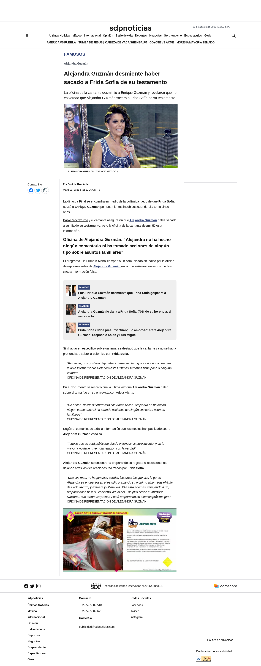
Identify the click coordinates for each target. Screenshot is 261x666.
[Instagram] (38, 586)
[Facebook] (31, 190)
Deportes (141, 35)
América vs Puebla (61, 42)
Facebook (136, 605)
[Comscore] (225, 585)
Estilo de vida (124, 35)
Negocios (155, 35)
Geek (207, 35)
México (76, 35)
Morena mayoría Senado (195, 42)
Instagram (136, 617)
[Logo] (130, 28)
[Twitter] (38, 190)
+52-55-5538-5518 (90, 605)
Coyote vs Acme (161, 42)
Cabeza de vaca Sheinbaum (126, 42)
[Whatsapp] (45, 190)
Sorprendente (173, 35)
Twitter (134, 611)
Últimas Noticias (59, 35)
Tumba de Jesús (90, 42)
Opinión (108, 35)
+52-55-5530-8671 (90, 611)
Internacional (92, 35)
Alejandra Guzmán (76, 63)
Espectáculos (193, 35)
